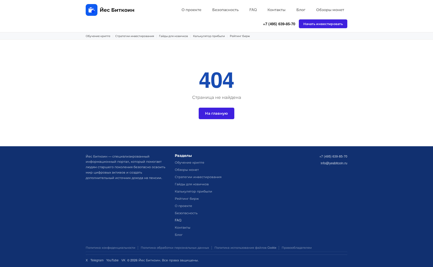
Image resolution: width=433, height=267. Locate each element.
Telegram (97, 260)
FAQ (253, 9)
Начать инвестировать (323, 23)
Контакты (276, 9)
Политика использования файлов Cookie (245, 247)
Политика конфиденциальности (110, 247)
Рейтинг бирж (240, 36)
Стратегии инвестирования (134, 36)
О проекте (191, 9)
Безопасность (225, 9)
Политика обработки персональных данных (175, 247)
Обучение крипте (98, 36)
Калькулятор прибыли (209, 36)
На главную (216, 113)
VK (123, 260)
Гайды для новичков (173, 36)
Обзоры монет (330, 9)
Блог (300, 9)
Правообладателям (297, 247)
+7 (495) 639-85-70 (279, 23)
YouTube (112, 260)
